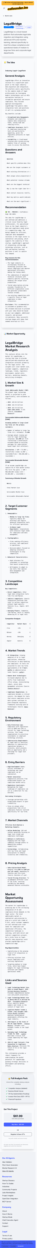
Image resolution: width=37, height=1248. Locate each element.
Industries (5, 1186)
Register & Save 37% (18, 1134)
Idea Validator (7, 1162)
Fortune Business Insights (17, 991)
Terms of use (7, 1235)
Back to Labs (8, 15)
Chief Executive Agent (10, 1220)
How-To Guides (7, 1183)
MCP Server (6, 1202)
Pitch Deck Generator (10, 1165)
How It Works (7, 1214)
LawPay (21, 672)
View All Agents (8, 1171)
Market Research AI (9, 1168)
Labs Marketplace (8, 1193)
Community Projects (9, 1189)
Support (5, 1226)
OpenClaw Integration (10, 1199)
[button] (4, 8)
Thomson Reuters (13, 688)
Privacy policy (7, 1239)
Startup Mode (7, 1217)
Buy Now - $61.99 (18, 1124)
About (4, 1211)
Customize (5, 1246)
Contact (5, 1223)
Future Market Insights (16, 1013)
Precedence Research (20, 1001)
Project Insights (7, 1196)
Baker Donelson (13, 1046)
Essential (13, 1246)
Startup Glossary (8, 1180)
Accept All (20, 1246)
